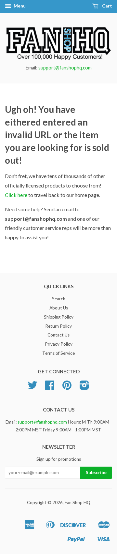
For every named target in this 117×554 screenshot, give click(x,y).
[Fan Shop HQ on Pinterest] (67, 387)
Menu (19, 5)
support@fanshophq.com (65, 67)
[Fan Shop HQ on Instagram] (84, 387)
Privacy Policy (58, 344)
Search (58, 298)
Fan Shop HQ (77, 502)
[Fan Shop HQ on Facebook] (50, 387)
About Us (58, 307)
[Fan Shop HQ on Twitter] (32, 387)
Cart (106, 5)
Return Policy (58, 326)
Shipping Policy (58, 317)
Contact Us (58, 334)
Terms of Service (58, 353)
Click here (16, 195)
